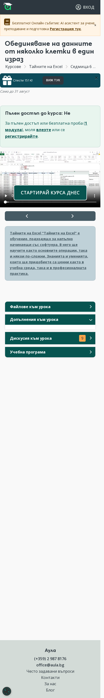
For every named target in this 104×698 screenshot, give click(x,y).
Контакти (50, 677)
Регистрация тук (65, 29)
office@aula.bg (50, 665)
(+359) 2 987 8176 (50, 658)
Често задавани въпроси (50, 671)
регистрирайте (21, 136)
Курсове (13, 66)
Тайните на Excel (46, 66)
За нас (50, 683)
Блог (50, 690)
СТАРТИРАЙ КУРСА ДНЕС (50, 192)
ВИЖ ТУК (53, 80)
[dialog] (6, 691)
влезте (43, 129)
